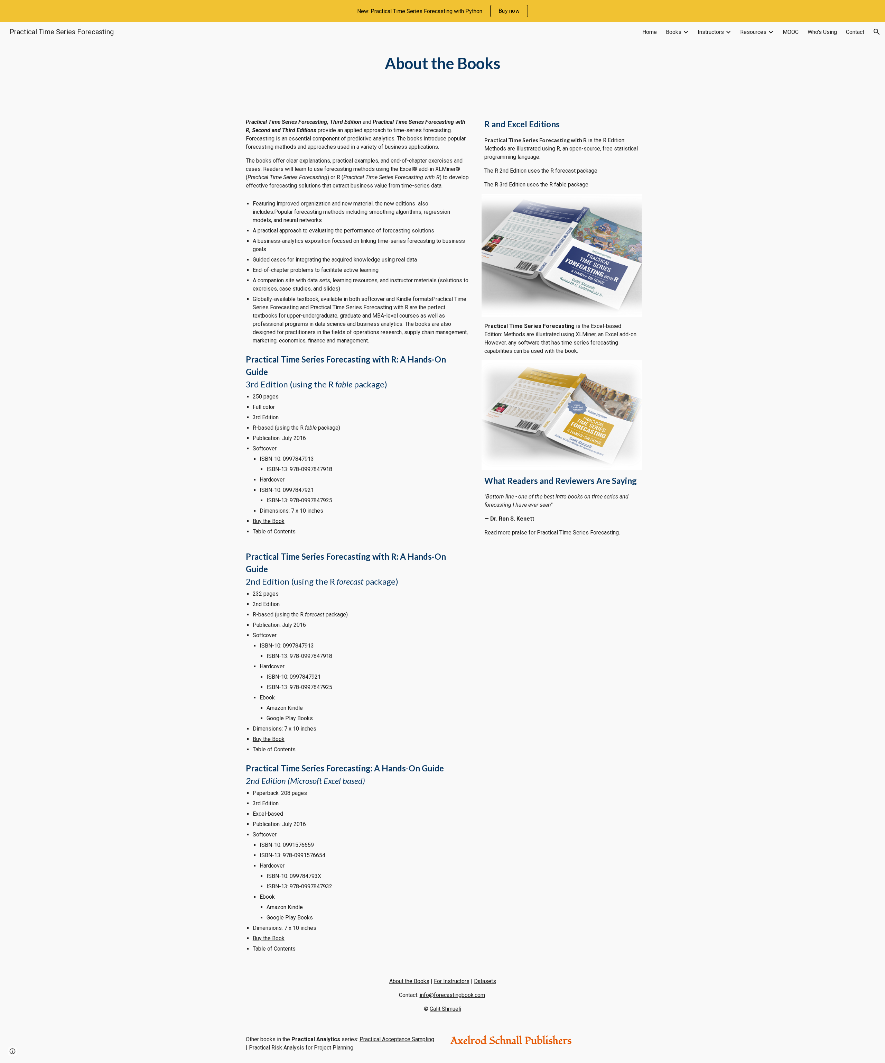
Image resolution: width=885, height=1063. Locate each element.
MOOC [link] (791, 32)
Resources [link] (753, 32)
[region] (442, 11)
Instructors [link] (711, 32)
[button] (876, 32)
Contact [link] (855, 32)
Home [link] (649, 32)
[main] (442, 63)
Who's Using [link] (822, 32)
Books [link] (673, 32)
